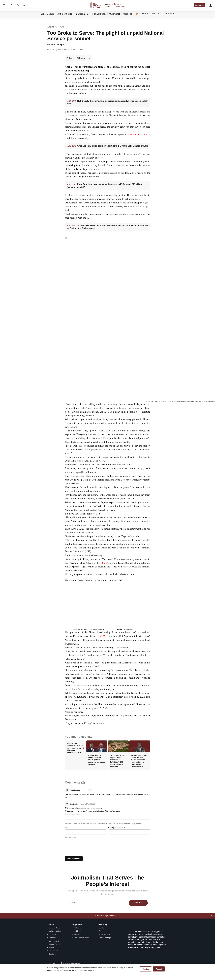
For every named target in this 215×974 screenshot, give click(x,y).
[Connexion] (210, 5)
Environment (82, 14)
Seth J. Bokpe (57, 44)
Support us (199, 5)
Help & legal (103, 925)
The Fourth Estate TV (148, 14)
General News (47, 14)
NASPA (101, 636)
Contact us (103, 928)
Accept (159, 969)
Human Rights (99, 14)
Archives (77, 931)
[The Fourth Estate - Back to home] (107, 5)
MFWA (76, 934)
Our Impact (114, 14)
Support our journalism (105, 916)
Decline (145, 969)
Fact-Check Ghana (81, 938)
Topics (50, 925)
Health (51, 947)
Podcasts (169, 14)
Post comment (73, 858)
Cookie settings (105, 938)
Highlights (77, 925)
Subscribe (138, 903)
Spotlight (52, 954)
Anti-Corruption (64, 14)
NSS (102, 562)
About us (102, 931)
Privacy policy (104, 934)
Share (71, 58)
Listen (82, 58)
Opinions (127, 14)
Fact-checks (53, 951)
